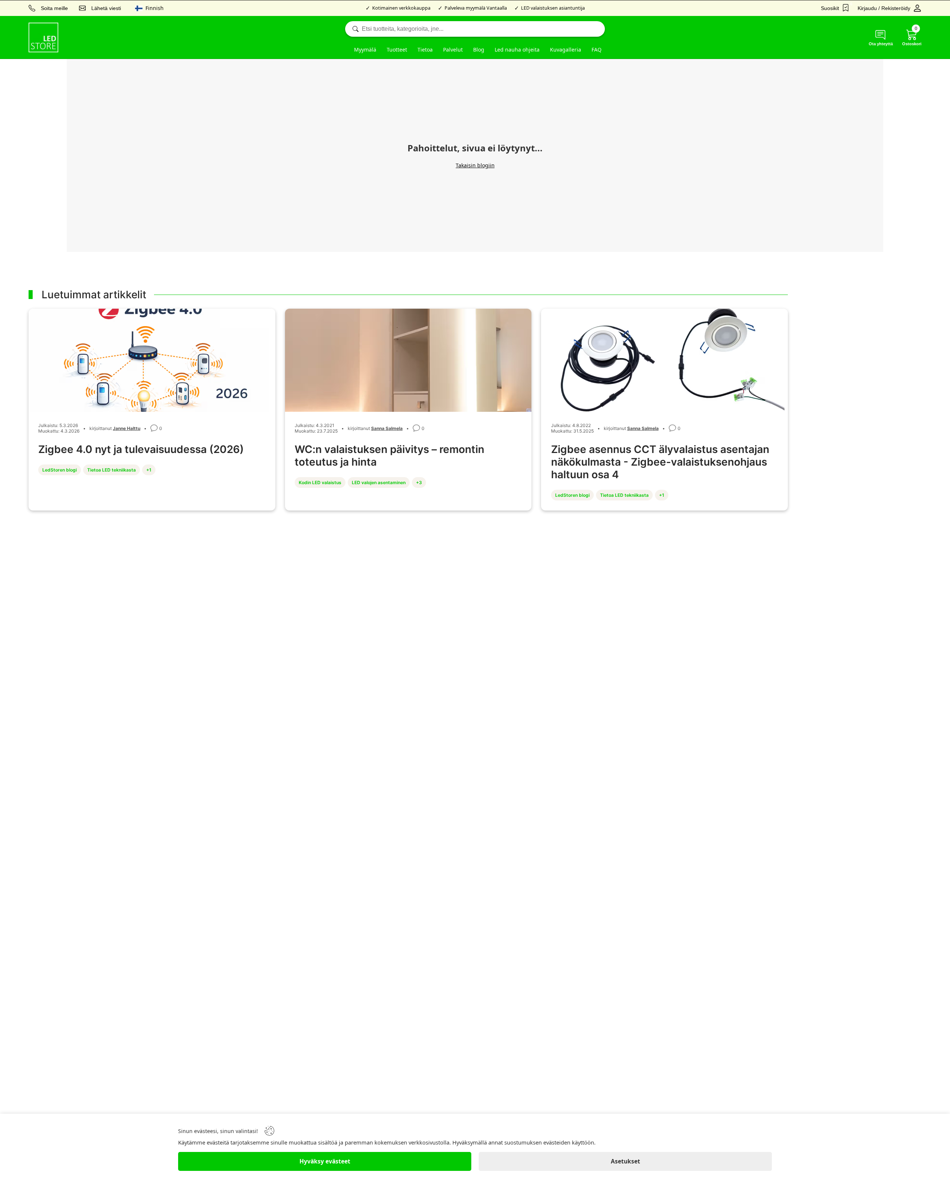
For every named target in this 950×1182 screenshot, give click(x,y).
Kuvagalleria (565, 49)
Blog (478, 49)
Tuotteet (397, 49)
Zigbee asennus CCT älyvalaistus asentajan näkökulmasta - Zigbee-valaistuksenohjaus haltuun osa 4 (660, 462)
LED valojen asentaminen (379, 482)
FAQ (597, 49)
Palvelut (453, 49)
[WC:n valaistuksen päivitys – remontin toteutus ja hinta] (408, 361)
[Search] (475, 29)
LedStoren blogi (59, 470)
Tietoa (425, 49)
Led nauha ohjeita (517, 49)
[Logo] (43, 37)
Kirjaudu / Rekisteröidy (884, 8)
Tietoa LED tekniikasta (111, 470)
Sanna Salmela (387, 428)
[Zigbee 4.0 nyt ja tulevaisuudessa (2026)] (152, 361)
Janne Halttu (126, 428)
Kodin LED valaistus (320, 482)
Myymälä (365, 49)
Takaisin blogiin (475, 165)
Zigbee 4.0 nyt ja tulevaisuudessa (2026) (141, 449)
